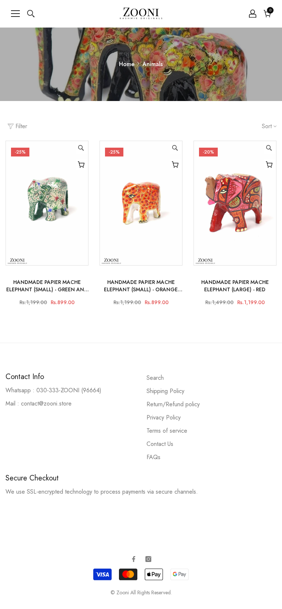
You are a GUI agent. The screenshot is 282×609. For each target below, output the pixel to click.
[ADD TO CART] (81, 164)
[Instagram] (148, 559)
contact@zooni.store (46, 403)
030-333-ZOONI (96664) (68, 390)
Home (126, 64)
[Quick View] (81, 148)
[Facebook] (134, 559)
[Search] (31, 13)
